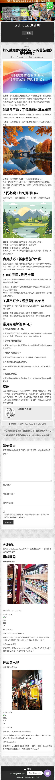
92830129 (7, 727)
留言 (5, 454)
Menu (29, 33)
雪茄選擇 (39, 424)
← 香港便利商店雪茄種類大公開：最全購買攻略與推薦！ (27, 435)
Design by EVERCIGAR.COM (27, 777)
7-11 (18, 424)
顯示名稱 (7, 485)
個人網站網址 (8, 503)
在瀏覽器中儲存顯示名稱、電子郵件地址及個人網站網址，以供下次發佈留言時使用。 (26, 516)
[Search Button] (27, 38)
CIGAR (22, 424)
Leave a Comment (37, 57)
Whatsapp (7, 614)
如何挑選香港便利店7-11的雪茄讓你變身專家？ (27, 52)
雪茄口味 (32, 424)
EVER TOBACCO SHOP (27, 25)
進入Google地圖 (9, 644)
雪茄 (28, 46)
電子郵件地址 (9, 494)
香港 (44, 424)
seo (14, 57)
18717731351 (17, 610)
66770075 (7, 629)
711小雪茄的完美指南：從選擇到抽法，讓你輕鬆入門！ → (27, 431)
